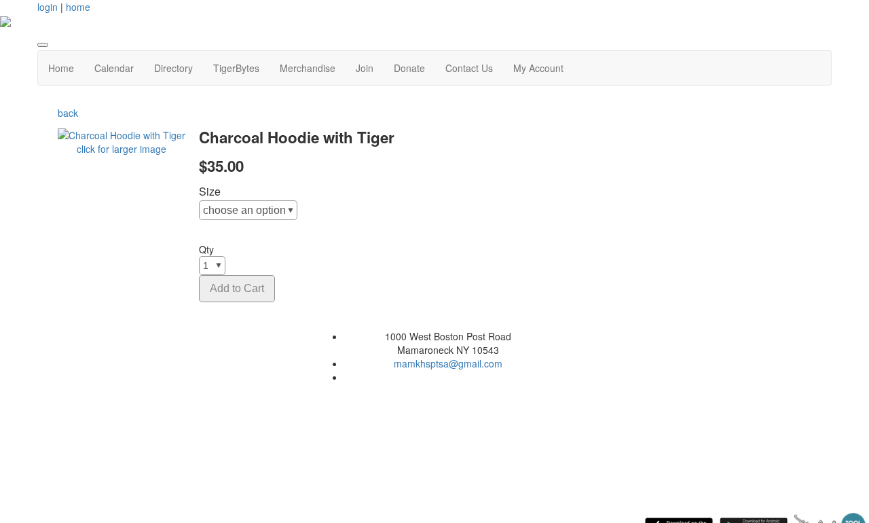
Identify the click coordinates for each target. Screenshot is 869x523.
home (78, 7)
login (47, 7)
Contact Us (469, 68)
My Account (538, 68)
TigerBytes (236, 68)
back (68, 113)
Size (210, 191)
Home (61, 68)
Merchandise (307, 68)
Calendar (114, 68)
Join (364, 68)
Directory (173, 68)
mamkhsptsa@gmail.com (448, 363)
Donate (409, 68)
